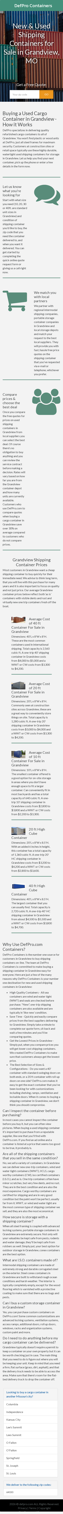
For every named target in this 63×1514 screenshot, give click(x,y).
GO (46, 94)
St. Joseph (12, 1465)
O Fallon (11, 1442)
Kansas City (13, 1419)
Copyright (44, 1508)
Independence (14, 1411)
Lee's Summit (14, 1427)
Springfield (12, 1458)
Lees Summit (13, 1435)
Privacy (22, 1508)
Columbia (12, 1404)
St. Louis (11, 1473)
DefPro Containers (33, 5)
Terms (32, 1508)
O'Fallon (11, 1450)
